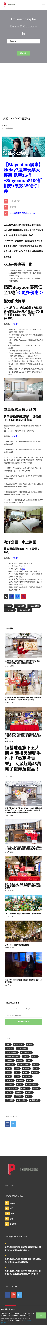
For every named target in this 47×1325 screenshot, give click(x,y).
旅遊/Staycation (28, 213)
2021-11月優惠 (15, 213)
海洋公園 (10, 1080)
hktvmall (9, 1048)
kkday (9, 606)
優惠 (17, 1068)
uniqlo (36, 1064)
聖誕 (20, 1084)
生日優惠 (10, 1084)
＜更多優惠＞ (30, 292)
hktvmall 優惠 (22, 1048)
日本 (17, 1076)
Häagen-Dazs (27, 1052)
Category (13, 41)
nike (35, 1056)
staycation (10, 610)
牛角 (30, 1080)
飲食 (9, 1219)
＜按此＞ (15, 324)
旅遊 (9, 1208)
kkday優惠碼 (34, 606)
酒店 (8, 1096)
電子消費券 (22, 1100)
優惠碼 (27, 1068)
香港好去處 (35, 1100)
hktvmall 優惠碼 (11, 1052)
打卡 (8, 1076)
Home (4, 126)
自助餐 (9, 1092)
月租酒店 (27, 1076)
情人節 (36, 1072)
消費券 (21, 1080)
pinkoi (20, 1060)
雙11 (28, 1096)
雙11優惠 (10, 1100)
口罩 (36, 1068)
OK (41, 1315)
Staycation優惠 (25, 610)
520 (8, 1044)
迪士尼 (29, 1092)
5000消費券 (19, 1044)
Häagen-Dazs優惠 (12, 1056)
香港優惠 (11, 1224)
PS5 (29, 1060)
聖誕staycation (31, 1084)
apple (30, 1044)
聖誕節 (36, 1088)
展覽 (17, 1072)
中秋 (8, 1068)
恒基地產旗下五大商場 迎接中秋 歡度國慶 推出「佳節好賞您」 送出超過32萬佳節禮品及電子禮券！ (23, 1272)
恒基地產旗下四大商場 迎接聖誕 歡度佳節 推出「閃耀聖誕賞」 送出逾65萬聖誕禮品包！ (23, 1248)
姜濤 (8, 1072)
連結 (23, 569)
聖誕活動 (25, 1088)
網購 (10, 1213)
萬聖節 (19, 1092)
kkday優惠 (20, 606)
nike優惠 (9, 1060)
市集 (26, 1072)
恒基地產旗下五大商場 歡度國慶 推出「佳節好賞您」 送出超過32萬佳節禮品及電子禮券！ (23, 1260)
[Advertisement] (23, 87)
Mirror (26, 1056)
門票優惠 (18, 1096)
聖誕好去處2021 (12, 1088)
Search (23, 53)
